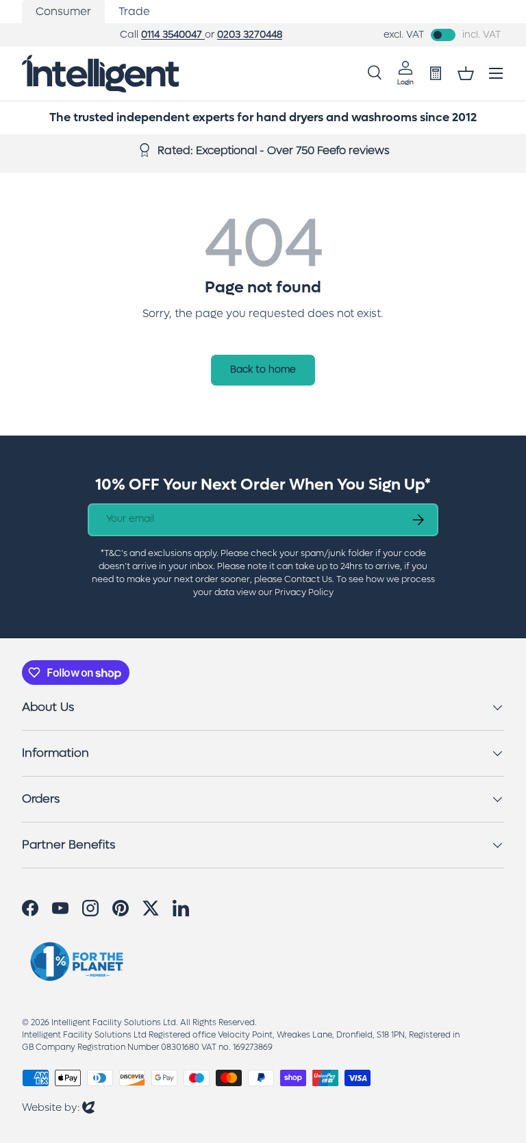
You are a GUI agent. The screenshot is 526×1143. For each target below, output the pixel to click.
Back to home (263, 369)
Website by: (58, 1107)
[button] (466, 73)
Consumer (63, 11)
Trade (134, 11)
